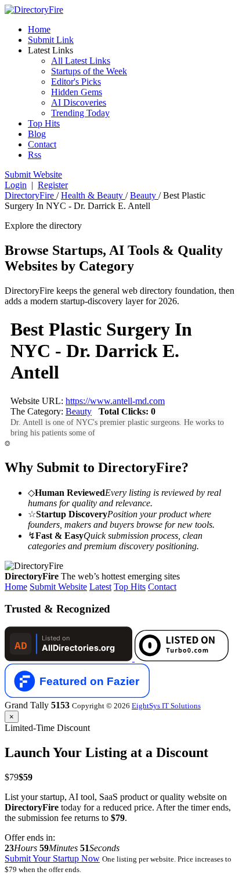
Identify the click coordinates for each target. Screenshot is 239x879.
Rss (34, 155)
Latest (100, 587)
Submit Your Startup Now (52, 858)
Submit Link (51, 40)
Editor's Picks (76, 82)
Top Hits (44, 123)
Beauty (144, 195)
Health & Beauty (93, 195)
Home (39, 29)
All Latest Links (80, 61)
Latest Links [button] (50, 50)
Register (53, 185)
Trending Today (80, 113)
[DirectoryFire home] (34, 10)
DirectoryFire (30, 195)
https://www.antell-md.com (115, 401)
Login (16, 185)
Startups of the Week (89, 71)
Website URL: (38, 401)
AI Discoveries (78, 102)
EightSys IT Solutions (166, 705)
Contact (42, 144)
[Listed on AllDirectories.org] (70, 658)
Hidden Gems (76, 92)
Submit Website (58, 587)
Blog (37, 134)
